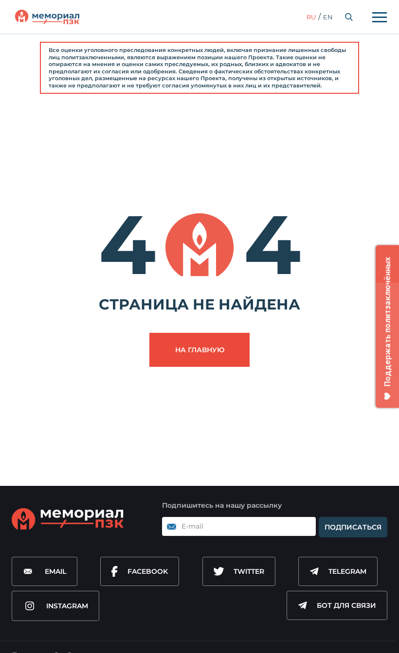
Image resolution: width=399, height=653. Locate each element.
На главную (199, 349)
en (328, 17)
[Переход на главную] (47, 17)
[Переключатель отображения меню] (379, 17)
